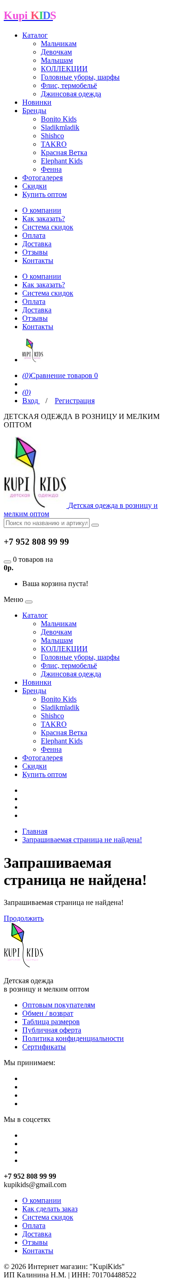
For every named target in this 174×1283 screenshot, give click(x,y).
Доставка (37, 244)
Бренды (34, 111)
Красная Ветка (64, 152)
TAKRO (54, 144)
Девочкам (56, 52)
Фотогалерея (42, 178)
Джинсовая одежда (71, 94)
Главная (34, 831)
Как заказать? (43, 219)
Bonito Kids (59, 119)
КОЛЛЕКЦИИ (64, 69)
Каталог (35, 35)
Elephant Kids (62, 161)
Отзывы (35, 252)
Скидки (34, 186)
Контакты (37, 260)
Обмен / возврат (47, 1013)
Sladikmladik (60, 127)
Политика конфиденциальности (73, 1038)
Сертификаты (44, 1047)
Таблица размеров (51, 1022)
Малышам (57, 60)
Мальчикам (59, 43)
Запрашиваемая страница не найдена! (82, 840)
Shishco (52, 136)
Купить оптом (44, 194)
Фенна (51, 169)
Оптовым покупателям (58, 1005)
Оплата (33, 235)
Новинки (37, 102)
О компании (41, 210)
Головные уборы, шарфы (80, 77)
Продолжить (24, 918)
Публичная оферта (51, 1030)
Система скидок (47, 227)
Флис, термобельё (69, 85)
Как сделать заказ (49, 1209)
